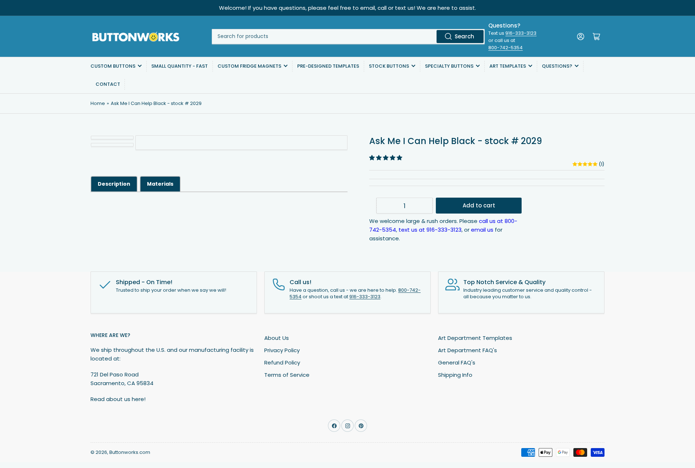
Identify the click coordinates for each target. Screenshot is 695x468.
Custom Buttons (112, 66)
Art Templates (507, 66)
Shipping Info (455, 375)
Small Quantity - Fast (179, 66)
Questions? (557, 66)
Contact (108, 84)
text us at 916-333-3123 (430, 229)
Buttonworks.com (129, 452)
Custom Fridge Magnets (249, 66)
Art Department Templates (475, 338)
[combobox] (348, 36)
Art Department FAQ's (467, 350)
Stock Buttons (389, 66)
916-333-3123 (520, 33)
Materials (160, 183)
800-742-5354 (505, 47)
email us (482, 229)
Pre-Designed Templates (328, 66)
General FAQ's (456, 362)
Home (97, 103)
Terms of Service (286, 375)
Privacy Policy (282, 350)
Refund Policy (282, 362)
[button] (386, 157)
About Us (276, 338)
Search (464, 36)
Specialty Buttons (449, 66)
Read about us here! (118, 399)
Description (114, 183)
